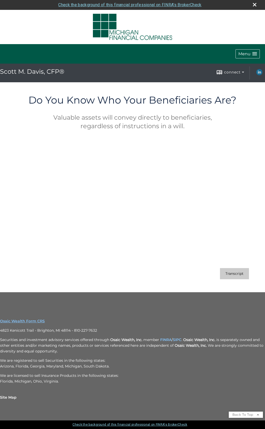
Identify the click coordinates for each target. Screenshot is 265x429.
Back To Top (243, 415)
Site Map (8, 397)
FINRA (166, 339)
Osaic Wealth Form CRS (22, 321)
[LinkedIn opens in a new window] (259, 74)
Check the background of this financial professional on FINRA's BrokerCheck (129, 4)
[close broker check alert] (255, 5)
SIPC (177, 339)
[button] (247, 53)
